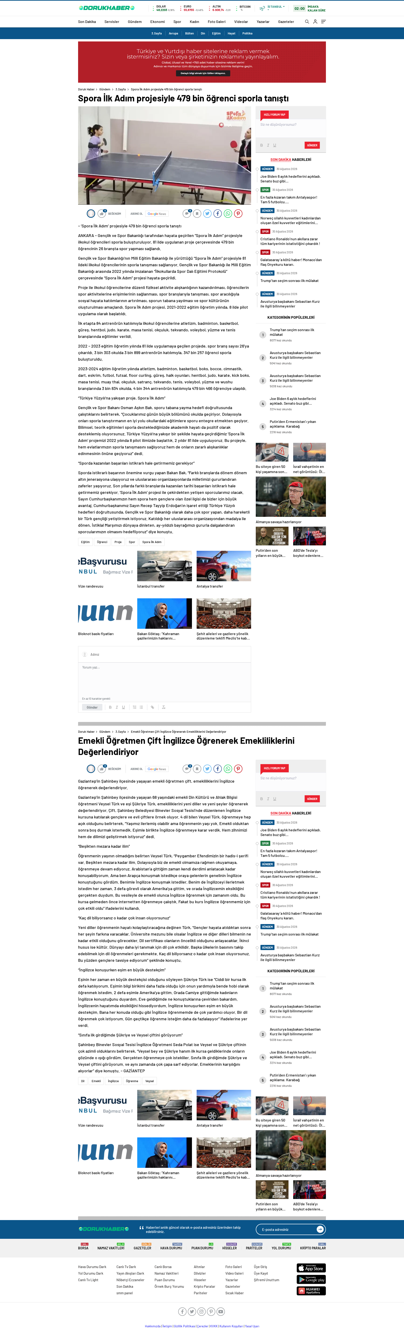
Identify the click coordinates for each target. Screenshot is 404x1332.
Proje (118, 542)
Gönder (92, 707)
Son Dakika (87, 21)
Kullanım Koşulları (231, 1326)
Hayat (231, 33)
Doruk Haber (86, 89)
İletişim (167, 1326)
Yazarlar (263, 21)
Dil (82, 1081)
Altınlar (199, 1267)
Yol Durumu (281, 1246)
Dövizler (200, 1273)
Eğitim (216, 33)
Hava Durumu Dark (92, 1267)
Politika (247, 33)
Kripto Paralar (313, 1246)
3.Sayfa (157, 33)
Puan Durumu (202, 1246)
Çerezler (202, 1326)
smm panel (124, 1293)
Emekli (96, 1081)
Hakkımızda (153, 1326)
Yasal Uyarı (252, 1326)
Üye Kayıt (261, 1273)
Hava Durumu (171, 1246)
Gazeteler (286, 21)
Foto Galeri (217, 21)
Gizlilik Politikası (184, 1326)
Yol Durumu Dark (90, 1273)
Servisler (112, 21)
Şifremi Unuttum (266, 1280)
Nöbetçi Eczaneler (130, 1280)
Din (203, 33)
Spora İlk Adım (152, 542)
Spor (177, 21)
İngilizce (113, 1081)
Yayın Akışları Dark (130, 1273)
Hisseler (229, 1246)
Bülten (189, 33)
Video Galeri (234, 1273)
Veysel (149, 1081)
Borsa (83, 1246)
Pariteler (254, 1246)
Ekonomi (157, 21)
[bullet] (141, 707)
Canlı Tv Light (88, 1280)
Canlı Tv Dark (126, 1267)
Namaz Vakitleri (110, 1246)
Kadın (194, 21)
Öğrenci (102, 542)
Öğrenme (132, 1081)
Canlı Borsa (163, 1267)
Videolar (241, 21)
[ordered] (134, 707)
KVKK (214, 1326)
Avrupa (173, 33)
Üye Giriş (260, 1267)
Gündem (135, 21)
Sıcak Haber (234, 1293)
